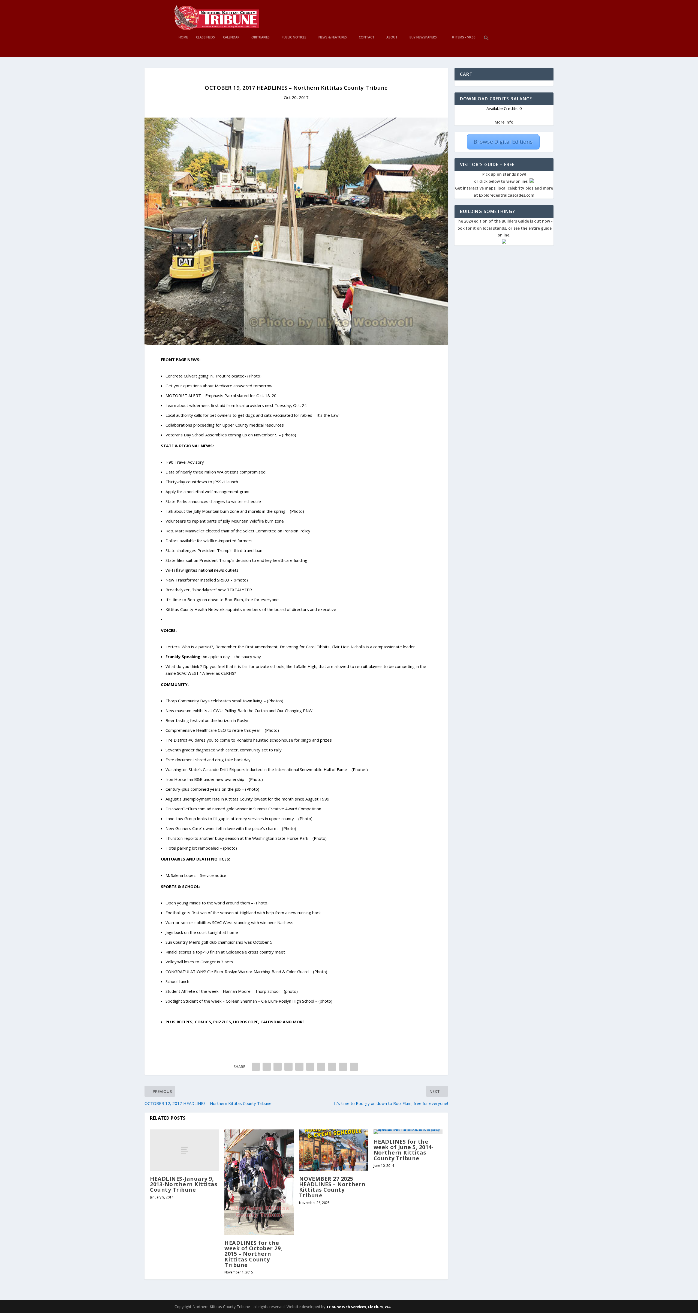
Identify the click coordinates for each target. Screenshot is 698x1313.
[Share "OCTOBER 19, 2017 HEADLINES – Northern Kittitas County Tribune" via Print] (353, 1066)
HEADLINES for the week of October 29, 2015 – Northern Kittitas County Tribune (253, 1254)
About (392, 37)
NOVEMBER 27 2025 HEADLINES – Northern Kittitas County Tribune (332, 1187)
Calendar (231, 37)
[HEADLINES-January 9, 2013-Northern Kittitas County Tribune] (184, 1150)
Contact (366, 37)
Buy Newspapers (423, 37)
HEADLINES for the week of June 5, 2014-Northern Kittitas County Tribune (404, 1150)
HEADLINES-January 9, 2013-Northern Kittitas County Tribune (183, 1184)
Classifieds (205, 37)
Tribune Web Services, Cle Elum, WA (358, 1306)
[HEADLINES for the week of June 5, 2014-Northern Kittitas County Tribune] (408, 1131)
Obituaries (260, 37)
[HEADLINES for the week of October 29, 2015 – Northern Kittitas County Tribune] (258, 1182)
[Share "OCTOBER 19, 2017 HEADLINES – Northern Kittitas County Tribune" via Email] (343, 1066)
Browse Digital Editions (503, 141)
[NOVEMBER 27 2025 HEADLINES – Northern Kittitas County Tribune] (333, 1150)
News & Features (332, 37)
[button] (486, 46)
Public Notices (294, 37)
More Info (504, 122)
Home (183, 37)
